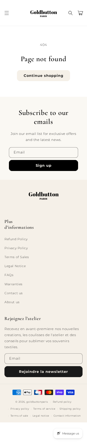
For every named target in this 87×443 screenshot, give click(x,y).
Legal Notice (15, 266)
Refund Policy (16, 239)
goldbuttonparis (37, 401)
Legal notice (41, 415)
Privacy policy (19, 408)
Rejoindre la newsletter (43, 372)
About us (12, 302)
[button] (7, 13)
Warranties (13, 284)
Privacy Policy (16, 248)
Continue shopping (43, 75)
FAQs (8, 275)
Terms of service (44, 408)
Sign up (44, 165)
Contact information (67, 415)
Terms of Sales (16, 257)
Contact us (13, 293)
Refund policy (62, 401)
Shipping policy (70, 408)
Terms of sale (19, 415)
